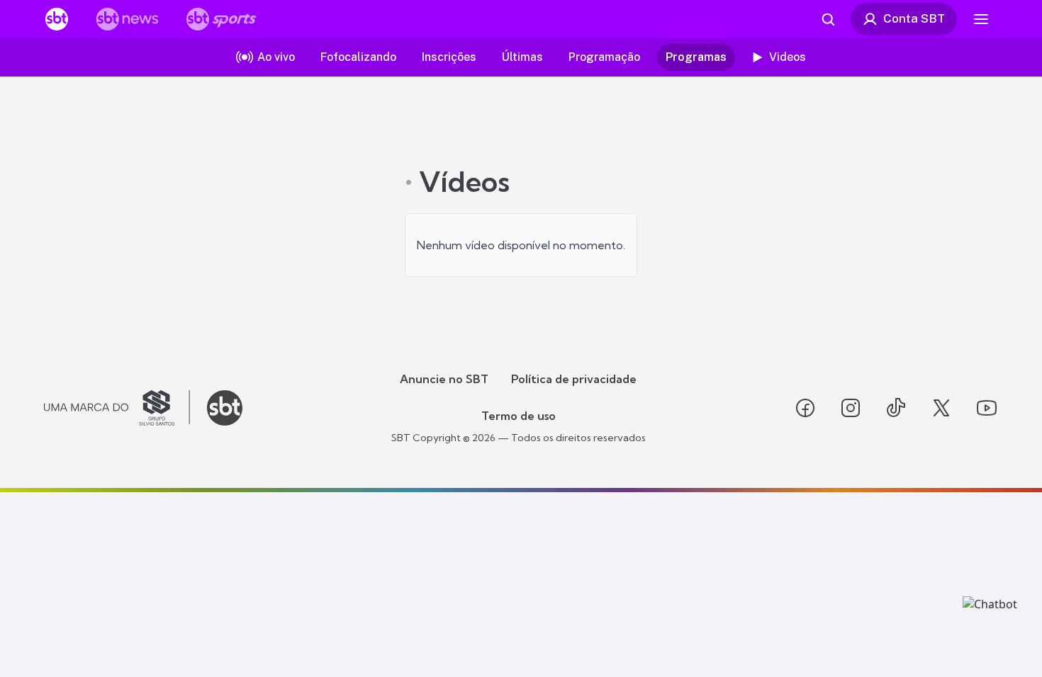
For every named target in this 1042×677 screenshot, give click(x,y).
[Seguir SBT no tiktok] (896, 408)
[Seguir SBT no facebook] (805, 408)
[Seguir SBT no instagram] (850, 408)
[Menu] (981, 19)
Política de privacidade (574, 379)
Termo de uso (518, 416)
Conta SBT (914, 18)
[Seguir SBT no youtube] (986, 408)
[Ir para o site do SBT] (224, 408)
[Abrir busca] (828, 19)
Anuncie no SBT (444, 379)
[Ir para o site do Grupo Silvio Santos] (117, 408)
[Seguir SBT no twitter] (941, 408)
